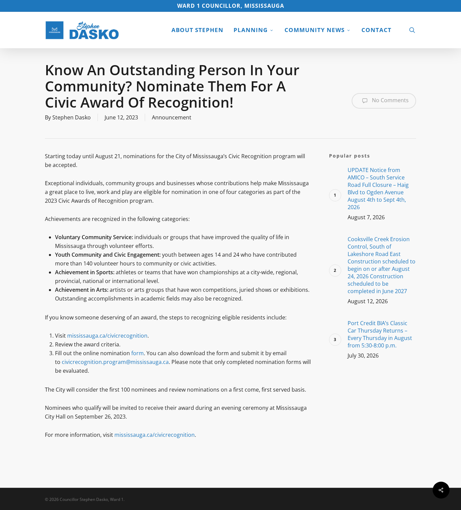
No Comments (390, 100)
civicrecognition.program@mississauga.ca (115, 362)
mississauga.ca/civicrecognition (107, 335)
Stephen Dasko (71, 117)
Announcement (171, 117)
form (137, 353)
